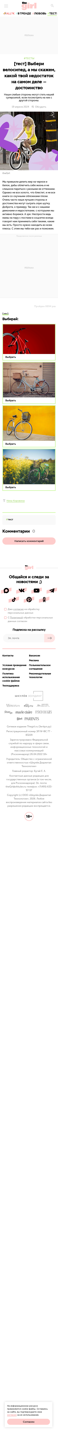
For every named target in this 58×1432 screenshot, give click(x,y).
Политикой (16, 617)
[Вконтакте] (21, 591)
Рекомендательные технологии (40, 675)
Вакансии (34, 655)
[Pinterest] (29, 600)
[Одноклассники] (44, 600)
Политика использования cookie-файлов (11, 677)
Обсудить (40, 107)
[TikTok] (14, 600)
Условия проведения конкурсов (14, 667)
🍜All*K (9, 13)
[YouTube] (36, 591)
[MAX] (6, 591)
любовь (40, 13)
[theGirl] (29, 6)
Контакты (7, 655)
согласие (18, 609)
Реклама (34, 660)
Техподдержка (10, 685)
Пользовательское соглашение (40, 667)
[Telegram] (52, 591)
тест (10, 519)
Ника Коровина (16, 500)
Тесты (30, 58)
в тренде (24, 13)
